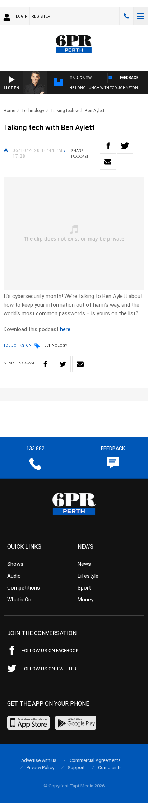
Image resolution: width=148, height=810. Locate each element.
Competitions (23, 588)
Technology (32, 110)
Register (41, 16)
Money (85, 599)
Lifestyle (88, 576)
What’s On (19, 599)
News (84, 564)
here (65, 329)
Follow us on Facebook (50, 650)
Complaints (110, 767)
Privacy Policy (40, 767)
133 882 (126, 16)
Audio (14, 576)
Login (22, 16)
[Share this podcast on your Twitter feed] (125, 146)
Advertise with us (38, 760)
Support (76, 767)
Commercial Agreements (95, 760)
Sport (84, 588)
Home (9, 110)
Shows (15, 564)
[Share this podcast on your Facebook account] (108, 146)
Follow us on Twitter (49, 668)
